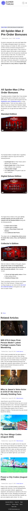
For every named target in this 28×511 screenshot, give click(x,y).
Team (21, 502)
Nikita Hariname (19, 398)
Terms (21, 504)
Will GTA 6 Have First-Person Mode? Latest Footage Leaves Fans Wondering (11, 343)
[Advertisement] (14, 15)
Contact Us (8, 504)
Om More (18, 38)
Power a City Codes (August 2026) (14, 478)
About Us (17, 502)
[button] (23, 3)
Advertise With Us (9, 502)
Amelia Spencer (19, 351)
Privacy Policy (15, 504)
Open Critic (14, 506)
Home (2, 27)
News (6, 27)
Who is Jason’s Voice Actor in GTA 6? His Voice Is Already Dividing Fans (13, 391)
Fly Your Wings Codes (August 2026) (11, 435)
